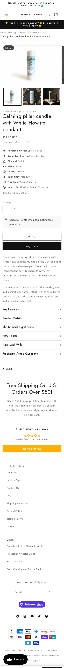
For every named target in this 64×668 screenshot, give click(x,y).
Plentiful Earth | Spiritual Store (19, 112)
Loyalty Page (14, 480)
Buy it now (32, 246)
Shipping (6, 142)
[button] (7, 14)
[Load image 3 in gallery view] (51, 97)
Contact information (50, 655)
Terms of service (31, 655)
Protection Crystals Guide (21, 553)
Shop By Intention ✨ (18, 32)
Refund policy (53, 650)
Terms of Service (16, 518)
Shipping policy (34, 660)
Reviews (11, 526)
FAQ (9, 495)
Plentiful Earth (18, 650)
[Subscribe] (49, 592)
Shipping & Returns (17, 503)
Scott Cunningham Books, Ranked (25, 569)
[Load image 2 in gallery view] (32, 97)
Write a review (32, 448)
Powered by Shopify (35, 650)
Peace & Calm (38, 32)
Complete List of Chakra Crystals (25, 546)
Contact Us (13, 488)
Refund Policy (14, 511)
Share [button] (9, 368)
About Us (12, 472)
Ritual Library (14, 561)
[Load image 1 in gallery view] (12, 97)
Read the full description (16, 192)
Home (3, 32)
